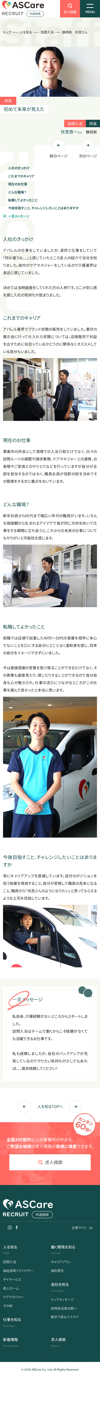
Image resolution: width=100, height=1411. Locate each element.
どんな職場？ (17, 192)
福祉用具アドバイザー (18, 1270)
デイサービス (12, 1279)
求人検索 (70, 12)
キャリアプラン (61, 1262)
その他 (7, 1306)
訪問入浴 (47, 32)
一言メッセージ (19, 216)
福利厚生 (57, 1270)
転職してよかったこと (22, 200)
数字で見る (65, 1317)
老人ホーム (11, 1288)
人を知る (26, 32)
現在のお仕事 (17, 184)
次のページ (88, 156)
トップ (7, 32)
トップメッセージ (62, 1299)
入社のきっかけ (19, 168)
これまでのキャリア (21, 176)
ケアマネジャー (13, 1297)
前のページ (59, 156)
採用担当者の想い (64, 1308)
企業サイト (79, 1227)
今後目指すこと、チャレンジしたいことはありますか (43, 208)
